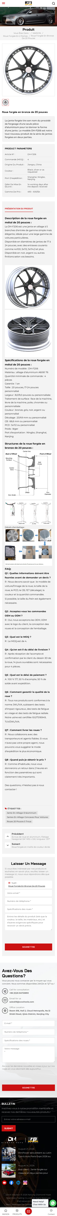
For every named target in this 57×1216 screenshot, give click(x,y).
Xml (8, 1204)
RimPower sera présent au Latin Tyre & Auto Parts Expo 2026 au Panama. (34, 1154)
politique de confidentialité (25, 1204)
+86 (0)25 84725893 (19, 993)
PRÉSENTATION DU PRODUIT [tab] (19, 208)
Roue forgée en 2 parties (15, 36)
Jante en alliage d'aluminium (21, 813)
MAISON (37, 33)
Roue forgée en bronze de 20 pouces (26, 886)
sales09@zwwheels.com (21, 1002)
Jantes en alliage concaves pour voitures (27, 817)
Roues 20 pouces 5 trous (19, 821)
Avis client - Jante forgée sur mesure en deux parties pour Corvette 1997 (33, 1171)
